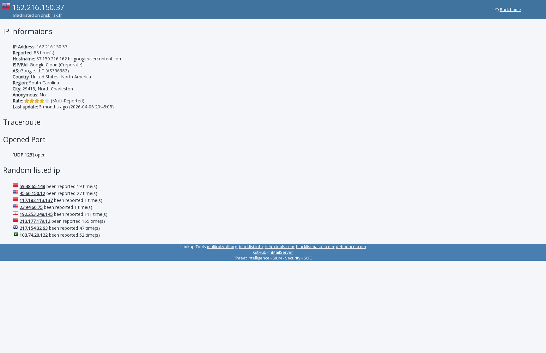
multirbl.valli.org (222, 246)
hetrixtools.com (279, 246)
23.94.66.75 (31, 207)
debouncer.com (351, 246)
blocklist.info (251, 246)
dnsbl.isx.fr (51, 15)
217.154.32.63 (34, 228)
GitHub (259, 252)
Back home (510, 9)
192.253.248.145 (36, 214)
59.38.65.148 (32, 186)
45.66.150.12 (32, 193)
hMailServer (281, 252)
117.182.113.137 (36, 200)
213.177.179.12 (35, 221)
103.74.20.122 (34, 235)
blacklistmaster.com (315, 246)
